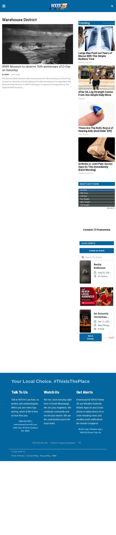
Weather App (95, 429)
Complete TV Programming (96, 229)
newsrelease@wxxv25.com (25, 424)
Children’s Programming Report (63, 443)
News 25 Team (13, 473)
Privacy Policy (45, 456)
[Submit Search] (112, 6)
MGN (54, 456)
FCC (79, 443)
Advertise (8, 487)
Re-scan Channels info (19, 466)
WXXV (6, 74)
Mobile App (84, 429)
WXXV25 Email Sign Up (90, 432)
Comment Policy (32, 456)
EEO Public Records (40, 443)
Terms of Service (18, 456)
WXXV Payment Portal (17, 480)
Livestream (8, 494)
